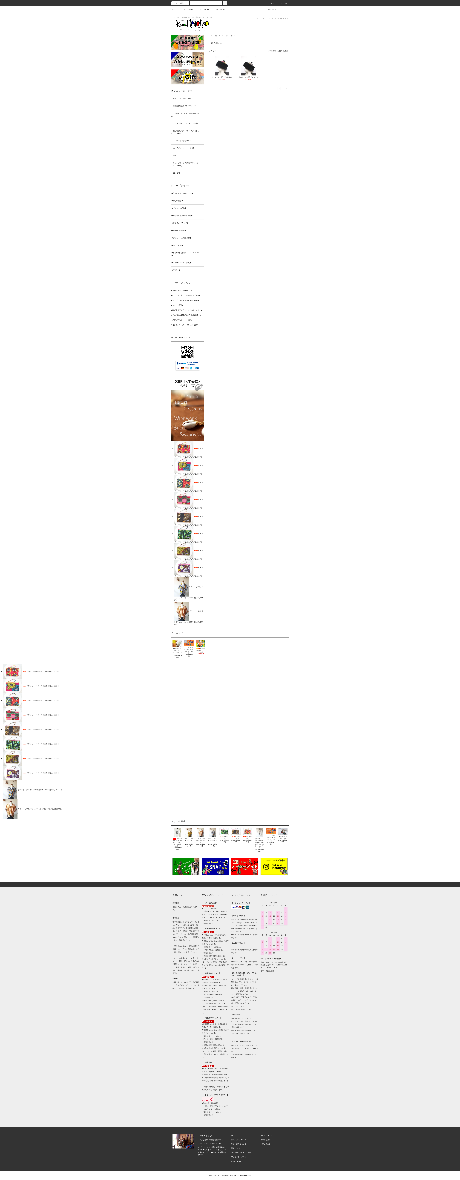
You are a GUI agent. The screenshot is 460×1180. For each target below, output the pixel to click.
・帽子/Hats (233, 36)
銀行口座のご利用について (241, 1009)
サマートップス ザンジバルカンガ (30, 790)
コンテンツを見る (219, 9)
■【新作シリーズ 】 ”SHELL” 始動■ (184, 325)
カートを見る (266, 1140)
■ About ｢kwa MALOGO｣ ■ (181, 290)
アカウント (270, 3)
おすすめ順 (271, 51)
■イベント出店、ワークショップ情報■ (185, 295)
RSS (233, 1161)
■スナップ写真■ (177, 305)
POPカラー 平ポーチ (34, 671)
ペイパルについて (238, 1006)
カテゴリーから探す (187, 9)
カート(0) (284, 3)
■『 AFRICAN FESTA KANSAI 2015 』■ (186, 315)
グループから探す (204, 9)
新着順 (285, 51)
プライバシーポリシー (239, 1157)
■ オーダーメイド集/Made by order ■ (185, 300)
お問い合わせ (272, 9)
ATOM (238, 1161)
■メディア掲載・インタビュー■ (183, 320)
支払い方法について (238, 1140)
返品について (236, 1148)
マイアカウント (266, 1135)
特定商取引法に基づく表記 (241, 1153)
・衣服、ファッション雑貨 (221, 36)
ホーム (174, 9)
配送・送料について (238, 1144)
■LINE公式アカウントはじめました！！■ (186, 310)
